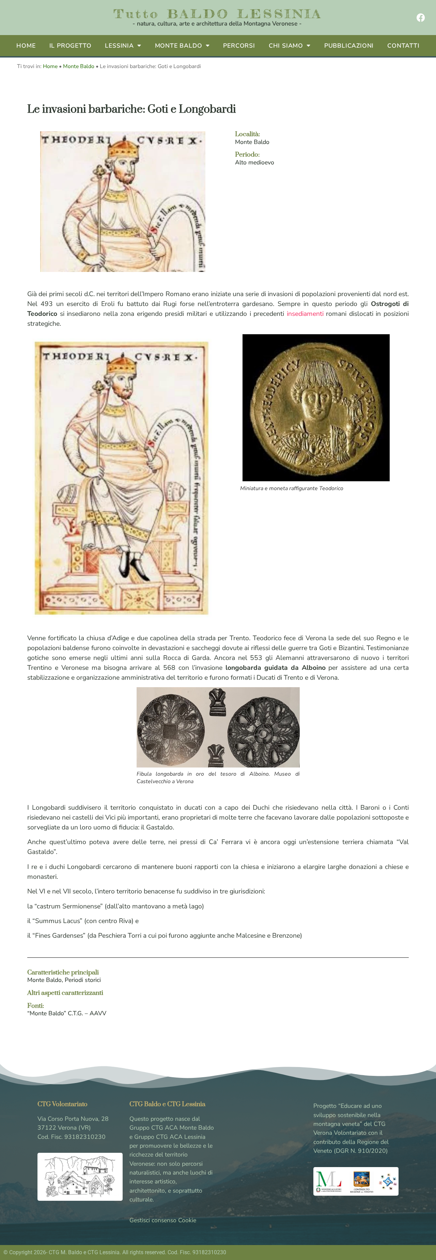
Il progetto (70, 46)
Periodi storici (83, 980)
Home (25, 46)
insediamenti (305, 313)
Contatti (403, 46)
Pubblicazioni (349, 46)
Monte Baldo (178, 46)
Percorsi (239, 46)
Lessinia (119, 46)
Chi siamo (286, 46)
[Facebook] (421, 18)
